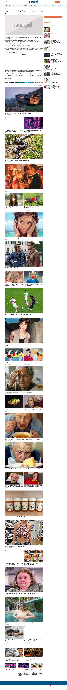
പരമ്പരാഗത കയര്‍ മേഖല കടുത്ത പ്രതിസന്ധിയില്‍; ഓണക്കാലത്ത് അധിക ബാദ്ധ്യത (55, 35)
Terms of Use (49, 681)
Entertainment (33, 5)
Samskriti (53, 5)
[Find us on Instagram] (6, 2)
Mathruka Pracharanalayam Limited (10, 681)
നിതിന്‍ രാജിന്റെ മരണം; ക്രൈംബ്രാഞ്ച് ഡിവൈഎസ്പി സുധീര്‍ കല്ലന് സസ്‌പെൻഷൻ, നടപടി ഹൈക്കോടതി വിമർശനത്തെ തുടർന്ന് (13, 659)
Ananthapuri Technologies (12, 683)
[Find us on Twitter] (8, 2)
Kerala (11, 8)
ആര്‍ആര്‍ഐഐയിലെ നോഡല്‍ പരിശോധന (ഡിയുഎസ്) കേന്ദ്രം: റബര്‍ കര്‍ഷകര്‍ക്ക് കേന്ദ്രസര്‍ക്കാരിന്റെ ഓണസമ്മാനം (55, 43)
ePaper (58, 1)
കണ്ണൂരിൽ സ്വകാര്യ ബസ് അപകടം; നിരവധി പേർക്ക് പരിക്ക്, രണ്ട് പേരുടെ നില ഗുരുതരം (55, 74)
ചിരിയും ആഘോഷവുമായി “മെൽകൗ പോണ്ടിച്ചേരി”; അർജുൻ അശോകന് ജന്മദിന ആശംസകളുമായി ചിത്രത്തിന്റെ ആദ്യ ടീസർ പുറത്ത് (36, 672)
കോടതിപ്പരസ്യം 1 (47, 20)
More (40, 5)
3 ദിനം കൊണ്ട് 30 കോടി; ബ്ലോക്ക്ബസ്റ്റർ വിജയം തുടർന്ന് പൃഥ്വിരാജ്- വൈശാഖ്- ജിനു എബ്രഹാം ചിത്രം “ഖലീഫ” (32, 659)
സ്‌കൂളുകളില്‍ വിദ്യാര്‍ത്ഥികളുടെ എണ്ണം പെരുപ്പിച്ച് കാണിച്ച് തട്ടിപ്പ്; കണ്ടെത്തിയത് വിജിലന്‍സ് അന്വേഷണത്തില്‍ (55, 87)
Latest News (11, 5)
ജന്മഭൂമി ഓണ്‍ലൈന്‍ (11, 13)
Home (5, 8)
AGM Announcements (59, 681)
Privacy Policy (53, 681)
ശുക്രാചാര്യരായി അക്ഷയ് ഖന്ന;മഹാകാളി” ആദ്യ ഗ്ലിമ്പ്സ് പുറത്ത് (56, 54)
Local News (46, 5)
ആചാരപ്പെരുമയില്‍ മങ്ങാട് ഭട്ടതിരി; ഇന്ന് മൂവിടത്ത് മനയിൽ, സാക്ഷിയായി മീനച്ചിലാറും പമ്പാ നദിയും (56, 48)
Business (59, 5)
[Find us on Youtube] (10, 2)
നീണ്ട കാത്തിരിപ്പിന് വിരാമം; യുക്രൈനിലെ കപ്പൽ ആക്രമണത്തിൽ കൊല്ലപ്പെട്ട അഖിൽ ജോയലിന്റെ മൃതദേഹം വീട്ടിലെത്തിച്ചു (56, 81)
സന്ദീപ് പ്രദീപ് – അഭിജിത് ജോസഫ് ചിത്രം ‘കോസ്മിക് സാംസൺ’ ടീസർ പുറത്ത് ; (9, 671)
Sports (25, 5)
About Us (41, 681)
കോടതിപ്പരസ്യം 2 (47, 22)
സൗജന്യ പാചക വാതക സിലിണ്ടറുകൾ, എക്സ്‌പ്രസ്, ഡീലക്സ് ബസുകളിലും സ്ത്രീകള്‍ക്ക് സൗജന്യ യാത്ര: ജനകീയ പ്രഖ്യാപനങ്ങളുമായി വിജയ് (56, 68)
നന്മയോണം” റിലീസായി (55, 27)
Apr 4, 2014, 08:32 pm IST (18, 13)
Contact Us (44, 681)
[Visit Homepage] (33, 1)
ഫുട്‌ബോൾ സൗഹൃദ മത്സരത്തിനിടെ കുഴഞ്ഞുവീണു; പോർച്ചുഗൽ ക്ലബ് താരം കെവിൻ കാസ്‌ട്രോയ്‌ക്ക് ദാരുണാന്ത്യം (56, 61)
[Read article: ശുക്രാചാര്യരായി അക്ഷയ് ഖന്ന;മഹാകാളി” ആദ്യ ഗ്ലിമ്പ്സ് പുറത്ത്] (47, 55)
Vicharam (19, 5)
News (8, 8)
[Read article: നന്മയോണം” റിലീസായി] (47, 29)
